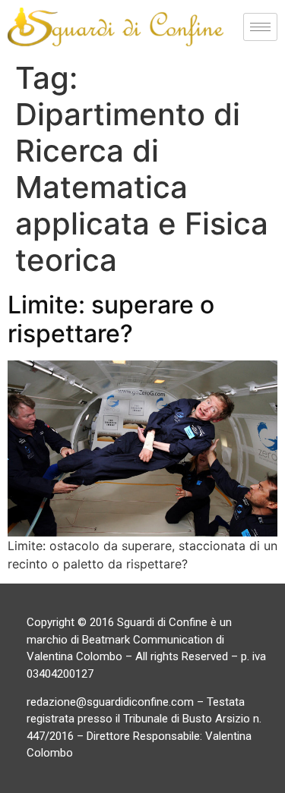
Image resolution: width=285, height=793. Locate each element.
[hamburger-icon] (260, 27)
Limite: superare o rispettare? (111, 319)
